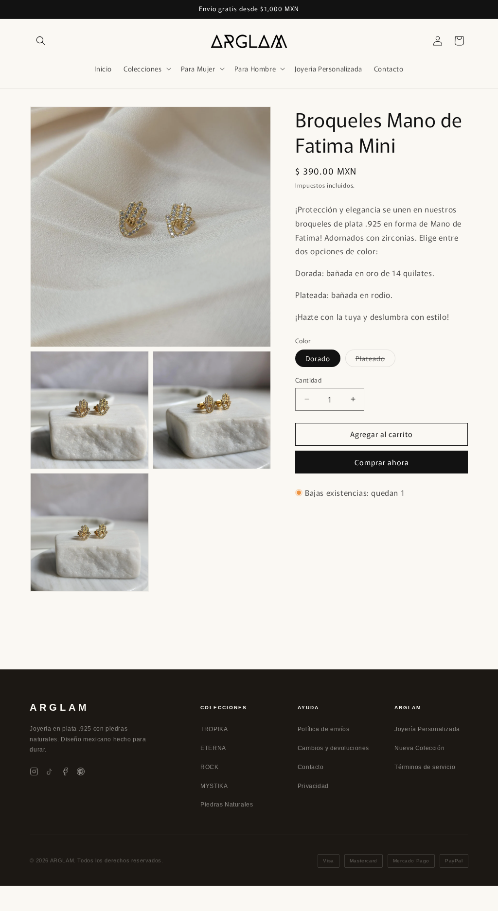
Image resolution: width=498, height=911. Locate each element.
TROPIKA (214, 729)
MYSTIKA (214, 786)
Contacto (311, 767)
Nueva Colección (419, 748)
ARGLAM (59, 707)
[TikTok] (49, 771)
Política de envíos (324, 729)
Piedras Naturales (226, 804)
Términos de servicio (424, 767)
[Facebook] (65, 771)
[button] (41, 41)
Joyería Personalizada (427, 729)
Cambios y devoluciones (333, 748)
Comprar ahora (382, 462)
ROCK (209, 767)
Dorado (317, 358)
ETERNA (213, 748)
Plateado (375, 360)
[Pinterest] (80, 771)
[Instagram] (34, 771)
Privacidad (313, 786)
